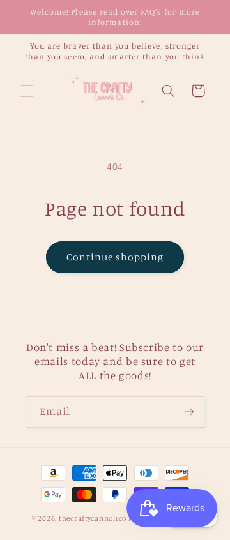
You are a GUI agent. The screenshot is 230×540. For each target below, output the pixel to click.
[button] (27, 90)
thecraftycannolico (92, 518)
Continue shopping (115, 257)
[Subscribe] (189, 412)
